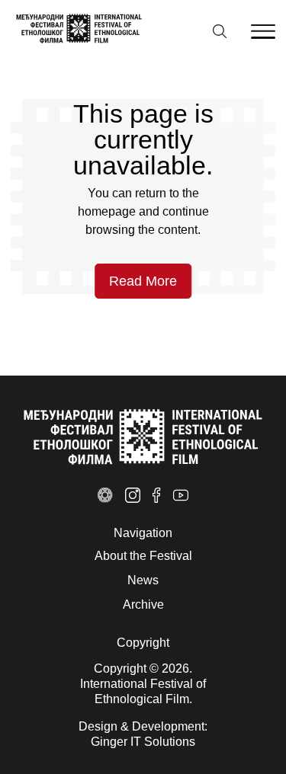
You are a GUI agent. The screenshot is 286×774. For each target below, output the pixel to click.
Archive (143, 604)
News (143, 580)
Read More (143, 281)
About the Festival (143, 555)
